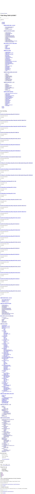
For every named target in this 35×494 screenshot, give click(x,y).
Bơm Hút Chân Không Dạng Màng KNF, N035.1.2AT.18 (10, 266)
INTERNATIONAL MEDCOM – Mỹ (9, 445)
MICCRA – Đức (6, 447)
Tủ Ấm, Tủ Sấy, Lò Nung (9, 57)
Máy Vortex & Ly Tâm (5, 358)
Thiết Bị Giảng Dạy (8, 32)
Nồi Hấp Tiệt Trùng (8, 56)
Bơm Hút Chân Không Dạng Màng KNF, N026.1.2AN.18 (10, 242)
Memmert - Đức (6, 374)
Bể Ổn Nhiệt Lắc (6, 389)
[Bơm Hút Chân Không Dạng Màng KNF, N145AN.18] (0, 277)
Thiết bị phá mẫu (4, 439)
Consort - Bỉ (5, 449)
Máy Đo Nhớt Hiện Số (7, 356)
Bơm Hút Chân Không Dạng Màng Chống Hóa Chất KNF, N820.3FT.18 (13, 211)
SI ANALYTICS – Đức (7, 333)
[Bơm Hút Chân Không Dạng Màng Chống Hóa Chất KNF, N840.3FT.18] (0, 118)
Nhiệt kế (3, 406)
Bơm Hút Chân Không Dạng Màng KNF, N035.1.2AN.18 (10, 260)
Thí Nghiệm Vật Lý (6, 411)
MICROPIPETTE (7, 52)
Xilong (6, 46)
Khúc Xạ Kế (7, 84)
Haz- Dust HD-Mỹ (6, 436)
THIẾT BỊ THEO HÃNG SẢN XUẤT (10, 72)
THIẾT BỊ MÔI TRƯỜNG (8, 91)
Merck (6, 47)
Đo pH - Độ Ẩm (4, 420)
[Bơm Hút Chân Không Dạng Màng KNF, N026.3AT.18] (0, 234)
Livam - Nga (5, 335)
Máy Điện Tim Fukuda (8, 85)
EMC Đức (5, 349)
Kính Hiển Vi (7, 86)
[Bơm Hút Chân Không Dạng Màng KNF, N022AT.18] (0, 222)
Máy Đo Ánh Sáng (8, 100)
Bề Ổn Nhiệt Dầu (6, 387)
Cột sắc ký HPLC (6, 318)
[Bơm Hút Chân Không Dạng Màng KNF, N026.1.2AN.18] (0, 240)
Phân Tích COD (7, 48)
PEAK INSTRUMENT (5, 398)
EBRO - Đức (5, 363)
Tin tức (3, 106)
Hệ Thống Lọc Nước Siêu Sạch (9, 87)
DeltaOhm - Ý (6, 423)
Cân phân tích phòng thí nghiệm (8, 397)
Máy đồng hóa (7, 103)
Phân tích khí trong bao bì (8, 104)
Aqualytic (5, 430)
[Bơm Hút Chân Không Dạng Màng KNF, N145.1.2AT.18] (0, 216)
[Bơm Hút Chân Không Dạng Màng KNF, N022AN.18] (0, 112)
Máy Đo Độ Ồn (4, 422)
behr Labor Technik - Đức (7, 354)
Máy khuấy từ (6, 367)
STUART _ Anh (6, 382)
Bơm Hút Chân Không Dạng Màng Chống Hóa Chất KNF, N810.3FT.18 (13, 205)
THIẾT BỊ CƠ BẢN (7, 50)
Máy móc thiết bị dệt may (8, 27)
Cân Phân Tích (7, 58)
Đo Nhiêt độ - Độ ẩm (7, 421)
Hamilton (5, 331)
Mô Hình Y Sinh (6, 412)
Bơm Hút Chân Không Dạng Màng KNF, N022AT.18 (9, 223)
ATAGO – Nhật (6, 408)
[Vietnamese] (2, 13)
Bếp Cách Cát (6, 369)
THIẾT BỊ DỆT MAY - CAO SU (9, 25)
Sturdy (5, 337)
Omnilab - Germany (6, 353)
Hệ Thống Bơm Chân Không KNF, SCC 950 (8, 181)
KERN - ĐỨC (7, 73)
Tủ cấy (6, 65)
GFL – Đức (5, 334)
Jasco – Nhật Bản (6, 351)
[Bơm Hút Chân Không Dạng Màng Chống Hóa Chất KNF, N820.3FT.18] (0, 210)
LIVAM (6, 74)
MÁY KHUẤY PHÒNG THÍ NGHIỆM (11, 61)
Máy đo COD (7, 64)
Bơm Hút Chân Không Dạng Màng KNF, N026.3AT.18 (10, 236)
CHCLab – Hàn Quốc (7, 373)
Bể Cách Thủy (7, 67)
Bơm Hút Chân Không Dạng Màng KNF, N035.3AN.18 (10, 272)
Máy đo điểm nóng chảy (5, 375)
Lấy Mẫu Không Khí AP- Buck (8, 435)
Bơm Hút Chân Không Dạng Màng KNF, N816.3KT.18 (10, 144)
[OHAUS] (1, 475)
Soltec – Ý (5, 380)
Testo (4, 364)
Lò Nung (5, 340)
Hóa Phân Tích (7, 38)
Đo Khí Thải (7, 99)
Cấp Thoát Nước (7, 34)
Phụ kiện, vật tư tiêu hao (8, 29)
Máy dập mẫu (7, 105)
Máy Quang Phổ (4, 348)
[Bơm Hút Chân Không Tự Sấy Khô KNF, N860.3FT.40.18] (0, 167)
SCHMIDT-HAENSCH (8, 76)
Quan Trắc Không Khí (8, 96)
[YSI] (1, 476)
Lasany (5, 332)
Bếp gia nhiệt (5, 368)
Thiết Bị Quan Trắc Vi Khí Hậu (9, 95)
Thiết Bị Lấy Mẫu (7, 98)
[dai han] (1, 473)
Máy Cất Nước (4, 330)
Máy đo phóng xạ (7, 102)
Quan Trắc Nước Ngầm (5, 431)
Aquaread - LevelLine (7, 433)
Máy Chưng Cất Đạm (8, 59)
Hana (4, 407)
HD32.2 (5, 425)
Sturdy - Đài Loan (6, 379)
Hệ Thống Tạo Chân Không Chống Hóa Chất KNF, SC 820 (10, 199)
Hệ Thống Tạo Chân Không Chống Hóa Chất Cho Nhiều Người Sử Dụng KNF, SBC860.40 (16, 175)
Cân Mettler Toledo (6, 346)
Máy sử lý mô (7, 101)
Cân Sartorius (5, 344)
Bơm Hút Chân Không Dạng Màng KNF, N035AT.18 (9, 254)
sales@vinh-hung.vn (10, 484)
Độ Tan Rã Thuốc (4, 416)
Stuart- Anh (5, 384)
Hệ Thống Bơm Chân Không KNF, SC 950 (7, 193)
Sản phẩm (3, 23)
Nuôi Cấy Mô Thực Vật (8, 40)
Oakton (5, 362)
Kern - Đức (5, 347)
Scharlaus (6, 45)
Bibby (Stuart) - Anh (6, 376)
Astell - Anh (5, 339)
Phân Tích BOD (4, 321)
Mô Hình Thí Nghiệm (5, 410)
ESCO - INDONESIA (8, 80)
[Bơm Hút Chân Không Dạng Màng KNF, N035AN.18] (0, 246)
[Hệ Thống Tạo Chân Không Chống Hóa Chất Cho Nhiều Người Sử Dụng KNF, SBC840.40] (0, 161)
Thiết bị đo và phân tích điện (9, 54)
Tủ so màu (6, 28)
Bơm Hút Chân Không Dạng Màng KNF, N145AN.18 (9, 278)
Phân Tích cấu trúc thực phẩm (9, 41)
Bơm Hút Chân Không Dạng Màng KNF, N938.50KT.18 (10, 150)
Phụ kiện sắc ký (4, 317)
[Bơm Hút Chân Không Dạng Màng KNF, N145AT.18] (0, 283)
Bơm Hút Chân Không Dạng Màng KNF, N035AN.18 (9, 248)
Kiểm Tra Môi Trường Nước (9, 97)
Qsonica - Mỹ (5, 442)
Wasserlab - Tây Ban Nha (7, 413)
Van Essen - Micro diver (7, 432)
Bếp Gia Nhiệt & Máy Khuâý (9, 63)
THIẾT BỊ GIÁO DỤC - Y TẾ (9, 82)
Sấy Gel (6, 89)
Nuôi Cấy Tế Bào (7, 39)
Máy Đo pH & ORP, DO (8, 62)
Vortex (5, 359)
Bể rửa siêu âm (7, 66)
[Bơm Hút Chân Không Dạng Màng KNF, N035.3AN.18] (0, 271)
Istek (4, 361)
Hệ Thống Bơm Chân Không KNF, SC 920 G (8, 187)
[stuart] (1, 472)
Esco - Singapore (6, 372)
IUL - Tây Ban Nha (6, 385)
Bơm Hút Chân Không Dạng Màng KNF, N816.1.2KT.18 (10, 138)
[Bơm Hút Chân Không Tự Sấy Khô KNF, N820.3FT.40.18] (0, 155)
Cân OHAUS (5, 345)
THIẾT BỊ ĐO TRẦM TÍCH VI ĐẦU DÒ (11, 93)
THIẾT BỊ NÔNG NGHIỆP (6, 326)
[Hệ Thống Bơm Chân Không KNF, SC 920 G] (0, 185)
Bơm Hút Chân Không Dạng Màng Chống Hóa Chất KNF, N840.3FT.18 (13, 120)
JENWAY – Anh (6, 352)
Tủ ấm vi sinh (5, 341)
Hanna (5, 371)
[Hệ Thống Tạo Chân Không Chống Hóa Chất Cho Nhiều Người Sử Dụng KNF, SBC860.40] (0, 173)
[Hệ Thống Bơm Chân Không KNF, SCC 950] (0, 179)
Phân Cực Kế (7, 53)
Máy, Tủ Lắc (7, 55)
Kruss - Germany (6, 377)
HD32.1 (5, 424)
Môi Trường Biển (4, 306)
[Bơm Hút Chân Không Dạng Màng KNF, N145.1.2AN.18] (0, 289)
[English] (5, 13)
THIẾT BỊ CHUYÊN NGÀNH (9, 30)
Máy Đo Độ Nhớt (7, 60)
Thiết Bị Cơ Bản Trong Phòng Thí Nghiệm (8, 313)
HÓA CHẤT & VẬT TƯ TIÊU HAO (10, 43)
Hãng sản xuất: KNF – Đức (7, 391)
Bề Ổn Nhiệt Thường (7, 388)
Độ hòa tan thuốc (7, 88)
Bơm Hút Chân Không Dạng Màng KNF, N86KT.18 (9, 132)
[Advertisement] (17, 7)
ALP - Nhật (5, 338)
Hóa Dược (3, 310)
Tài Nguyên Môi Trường (8, 33)
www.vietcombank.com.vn (6, 465)
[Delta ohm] (2, 474)
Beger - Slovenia (6, 441)
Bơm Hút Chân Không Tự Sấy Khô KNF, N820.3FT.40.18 (10, 156)
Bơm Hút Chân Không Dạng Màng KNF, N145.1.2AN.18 (10, 290)
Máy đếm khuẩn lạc (8, 68)
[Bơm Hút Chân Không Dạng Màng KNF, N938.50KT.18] (0, 149)
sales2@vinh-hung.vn (17, 484)
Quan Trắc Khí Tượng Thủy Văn (9, 36)
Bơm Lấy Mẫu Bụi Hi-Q (7, 434)
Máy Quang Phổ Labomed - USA (8, 350)
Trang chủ (3, 22)
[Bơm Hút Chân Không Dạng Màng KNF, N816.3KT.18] (0, 143)
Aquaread (5, 429)
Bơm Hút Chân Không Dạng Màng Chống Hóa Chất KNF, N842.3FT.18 (13, 126)
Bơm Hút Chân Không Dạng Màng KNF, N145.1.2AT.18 (10, 217)
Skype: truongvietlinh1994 (5, 459)
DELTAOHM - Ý (7, 78)
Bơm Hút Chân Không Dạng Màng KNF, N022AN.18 (9, 114)
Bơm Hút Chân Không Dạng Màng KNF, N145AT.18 (9, 284)
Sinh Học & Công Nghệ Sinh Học (10, 37)
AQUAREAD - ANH (5, 402)
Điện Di (3, 448)
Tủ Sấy (5, 342)
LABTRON (7, 75)
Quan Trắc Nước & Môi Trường (9, 35)
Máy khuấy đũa (6, 366)
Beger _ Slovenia (6, 355)
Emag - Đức (5, 381)
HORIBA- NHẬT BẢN (5, 401)
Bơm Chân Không (7, 69)
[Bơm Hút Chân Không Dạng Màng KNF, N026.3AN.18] (0, 228)
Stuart (4, 329)
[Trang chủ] (0, 17)
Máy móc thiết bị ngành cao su (6, 299)
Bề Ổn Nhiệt (4, 386)
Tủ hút (6, 70)
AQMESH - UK (7, 77)
